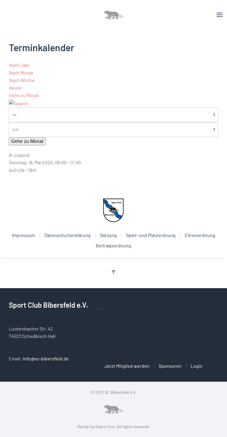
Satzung (108, 235)
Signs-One (104, 426)
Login (196, 366)
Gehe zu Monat (24, 95)
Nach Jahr (19, 65)
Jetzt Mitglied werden (127, 366)
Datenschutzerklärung (67, 235)
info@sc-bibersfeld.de (46, 358)
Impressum (23, 235)
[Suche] (18, 103)
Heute (15, 88)
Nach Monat (21, 72)
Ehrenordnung (200, 235)
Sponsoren (170, 366)
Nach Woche (22, 80)
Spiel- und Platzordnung (151, 235)
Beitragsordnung (113, 245)
